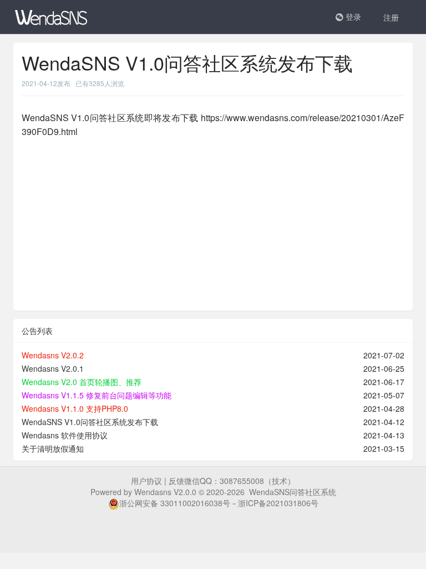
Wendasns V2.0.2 (53, 355)
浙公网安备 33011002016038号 (174, 502)
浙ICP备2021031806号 (278, 502)
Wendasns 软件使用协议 (65, 435)
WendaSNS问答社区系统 (292, 491)
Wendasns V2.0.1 (53, 368)
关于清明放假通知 (53, 448)
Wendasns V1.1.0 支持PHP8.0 (75, 408)
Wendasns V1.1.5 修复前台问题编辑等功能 (96, 395)
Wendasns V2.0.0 (165, 491)
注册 (391, 17)
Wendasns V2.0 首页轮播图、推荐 (81, 381)
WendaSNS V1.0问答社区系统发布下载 (90, 421)
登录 (352, 16)
